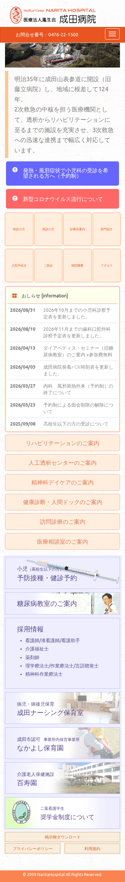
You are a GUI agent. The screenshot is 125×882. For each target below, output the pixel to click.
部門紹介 (107, 229)
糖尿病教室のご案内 (47, 603)
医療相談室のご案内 (62, 541)
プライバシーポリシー (33, 848)
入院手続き (19, 265)
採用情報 (58, 651)
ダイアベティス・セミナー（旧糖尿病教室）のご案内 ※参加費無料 (78, 351)
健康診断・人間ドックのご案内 (62, 502)
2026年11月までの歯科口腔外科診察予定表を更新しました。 (77, 332)
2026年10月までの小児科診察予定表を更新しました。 (77, 313)
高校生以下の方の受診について (76, 424)
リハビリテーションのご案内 (62, 443)
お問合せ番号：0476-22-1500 (47, 34)
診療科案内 (77, 229)
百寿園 (35, 779)
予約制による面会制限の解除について (78, 408)
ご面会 (48, 265)
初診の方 (19, 229)
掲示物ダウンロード (63, 837)
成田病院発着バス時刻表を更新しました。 (78, 370)
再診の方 (48, 229)
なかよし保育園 (48, 744)
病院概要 (77, 265)
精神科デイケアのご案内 (62, 482)
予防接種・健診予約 (47, 573)
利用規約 (92, 848)
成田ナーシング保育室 (50, 708)
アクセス (107, 265)
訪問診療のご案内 (62, 521)
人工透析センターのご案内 (63, 462)
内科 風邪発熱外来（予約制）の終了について (78, 389)
